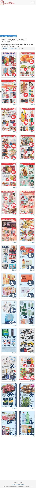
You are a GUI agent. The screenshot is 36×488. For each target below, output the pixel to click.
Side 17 (14, 298)
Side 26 (32, 408)
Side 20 (32, 325)
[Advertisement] (18, 20)
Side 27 (14, 436)
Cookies (22, 484)
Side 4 (33, 104)
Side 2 (33, 76)
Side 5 (15, 132)
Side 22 (32, 353)
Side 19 (14, 325)
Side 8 (33, 159)
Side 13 (14, 242)
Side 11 (14, 215)
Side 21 (14, 353)
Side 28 (32, 436)
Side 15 (14, 270)
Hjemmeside (5, 49)
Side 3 (15, 104)
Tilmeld (13, 484)
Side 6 (33, 132)
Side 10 (32, 187)
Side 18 (32, 298)
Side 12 (32, 215)
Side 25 (14, 408)
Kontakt (18, 484)
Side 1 (15, 76)
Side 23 (14, 380)
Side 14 (32, 242)
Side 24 (32, 380)
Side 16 (32, 270)
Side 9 (15, 187)
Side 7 (15, 159)
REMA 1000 (14, 49)
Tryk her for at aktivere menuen (8, 36)
